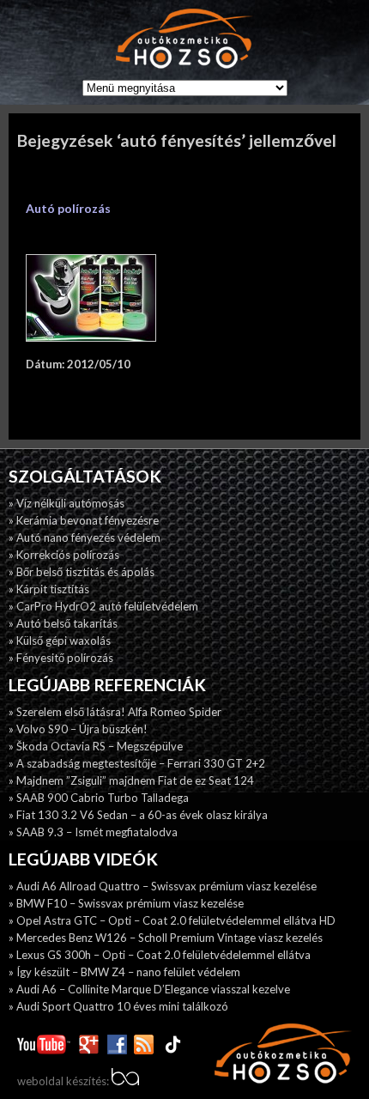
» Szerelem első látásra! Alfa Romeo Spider (115, 712)
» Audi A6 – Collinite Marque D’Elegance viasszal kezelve (149, 989)
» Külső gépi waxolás (60, 640)
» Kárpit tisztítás (49, 589)
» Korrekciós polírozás (64, 555)
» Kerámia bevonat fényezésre (84, 520)
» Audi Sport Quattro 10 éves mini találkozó (118, 1006)
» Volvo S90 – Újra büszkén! (78, 729)
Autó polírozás (68, 208)
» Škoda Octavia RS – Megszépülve (96, 746)
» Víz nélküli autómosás (66, 503)
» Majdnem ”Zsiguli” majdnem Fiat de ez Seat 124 (131, 780)
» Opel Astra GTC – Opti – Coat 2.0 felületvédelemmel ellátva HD (172, 920)
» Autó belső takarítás (63, 623)
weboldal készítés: (64, 1081)
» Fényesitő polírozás (61, 658)
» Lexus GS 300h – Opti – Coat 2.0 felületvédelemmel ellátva (160, 955)
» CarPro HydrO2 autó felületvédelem (103, 606)
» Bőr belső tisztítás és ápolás (81, 572)
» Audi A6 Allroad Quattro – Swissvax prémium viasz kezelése (163, 886)
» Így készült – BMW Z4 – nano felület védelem (124, 972)
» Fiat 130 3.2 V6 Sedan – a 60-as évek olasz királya (138, 815)
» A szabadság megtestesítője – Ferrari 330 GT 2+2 (137, 763)
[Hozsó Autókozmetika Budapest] (184, 40)
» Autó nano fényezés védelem (84, 537)
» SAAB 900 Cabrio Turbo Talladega (99, 798)
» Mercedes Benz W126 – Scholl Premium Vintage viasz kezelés (166, 937)
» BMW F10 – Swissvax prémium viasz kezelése (126, 903)
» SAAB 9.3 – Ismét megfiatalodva (93, 832)
